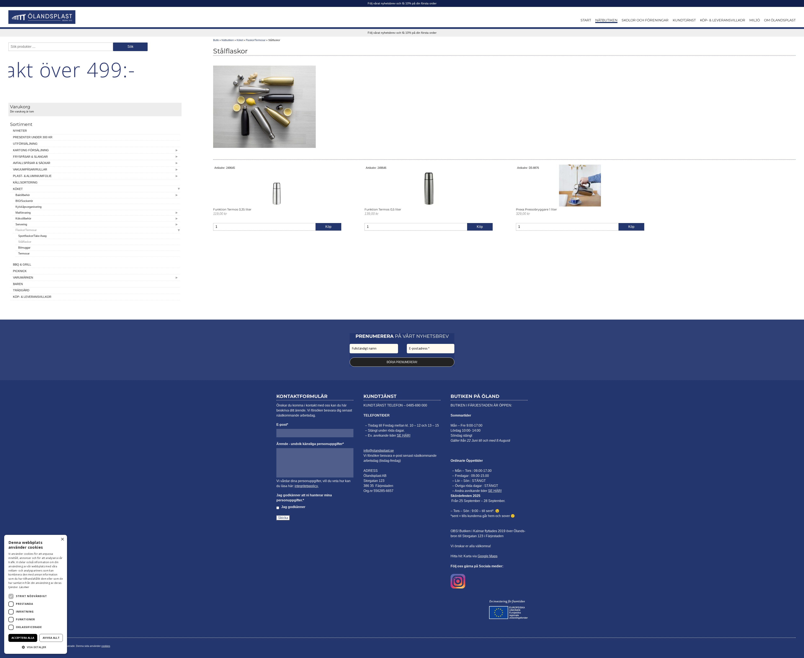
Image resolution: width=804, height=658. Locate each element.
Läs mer (24, 587)
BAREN (18, 284)
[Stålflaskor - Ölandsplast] (41, 17)
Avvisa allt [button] (51, 638)
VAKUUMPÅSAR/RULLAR (30, 169)
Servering (21, 224)
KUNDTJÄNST (684, 20)
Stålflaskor (24, 241)
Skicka (283, 518)
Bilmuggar (24, 247)
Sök (130, 46)
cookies (105, 646)
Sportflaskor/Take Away (32, 235)
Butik (216, 40)
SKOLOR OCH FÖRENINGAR (645, 20)
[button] (35, 647)
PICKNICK (20, 271)
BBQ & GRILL (22, 264)
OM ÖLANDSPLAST (780, 20)
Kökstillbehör (23, 218)
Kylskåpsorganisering (28, 206)
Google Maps (487, 556)
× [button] (62, 539)
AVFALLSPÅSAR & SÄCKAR (31, 163)
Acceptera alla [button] (23, 638)
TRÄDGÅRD (21, 290)
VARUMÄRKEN (23, 277)
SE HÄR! (403, 435)
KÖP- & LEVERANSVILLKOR (722, 20)
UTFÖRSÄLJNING (25, 143)
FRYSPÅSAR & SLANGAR (30, 156)
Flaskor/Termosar (26, 230)
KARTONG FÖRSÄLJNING (31, 150)
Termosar (24, 253)
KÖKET (18, 189)
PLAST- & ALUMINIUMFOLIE (32, 176)
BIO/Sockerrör (24, 201)
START (586, 20)
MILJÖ (754, 20)
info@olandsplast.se (378, 450)
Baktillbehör (22, 195)
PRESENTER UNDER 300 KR (32, 137)
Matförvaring (23, 212)
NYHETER (20, 130)
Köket (240, 40)
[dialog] (35, 594)
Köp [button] (328, 226)
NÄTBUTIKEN (606, 20)
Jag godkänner (293, 507)
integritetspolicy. (306, 486)
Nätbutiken (228, 40)
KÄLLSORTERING (25, 182)
